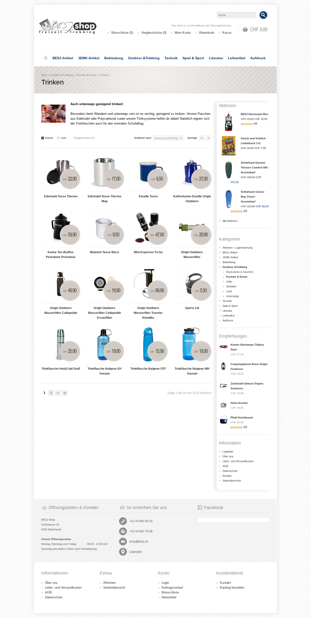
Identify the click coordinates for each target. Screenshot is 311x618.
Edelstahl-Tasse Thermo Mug (104, 199)
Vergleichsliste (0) (153, 32)
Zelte (229, 281)
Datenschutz (230, 470)
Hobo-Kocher (239, 402)
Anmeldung (197, 25)
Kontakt (227, 475)
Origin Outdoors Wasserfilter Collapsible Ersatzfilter (104, 312)
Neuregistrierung (221, 25)
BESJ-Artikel (62, 58)
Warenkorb (206, 32)
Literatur (216, 58)
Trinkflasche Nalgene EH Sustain (104, 371)
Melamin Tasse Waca (104, 252)
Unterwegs (232, 296)
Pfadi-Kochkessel (242, 417)
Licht (229, 291)
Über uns (228, 456)
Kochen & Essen (86, 75)
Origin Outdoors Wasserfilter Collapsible (60, 310)
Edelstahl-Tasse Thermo (61, 196)
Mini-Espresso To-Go (148, 252)
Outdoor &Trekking (144, 58)
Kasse (226, 32)
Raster (49, 137)
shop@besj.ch (138, 541)
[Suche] (263, 15)
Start (44, 75)
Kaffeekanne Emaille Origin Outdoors (192, 199)
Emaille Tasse (148, 196)
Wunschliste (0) (122, 32)
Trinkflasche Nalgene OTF (148, 368)
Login (165, 583)
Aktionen (109, 583)
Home (45, 58)
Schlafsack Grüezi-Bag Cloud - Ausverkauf (253, 196)
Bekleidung (113, 58)
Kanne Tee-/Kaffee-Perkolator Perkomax (61, 255)
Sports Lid (192, 308)
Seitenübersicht (232, 480)
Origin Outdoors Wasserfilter (192, 255)
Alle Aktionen (230, 220)
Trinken (104, 75)
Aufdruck (258, 58)
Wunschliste (170, 592)
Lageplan (228, 451)
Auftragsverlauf (172, 587)
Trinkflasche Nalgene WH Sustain (192, 371)
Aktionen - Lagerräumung (237, 247)
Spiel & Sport (193, 58)
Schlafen (231, 286)
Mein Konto (183, 32)
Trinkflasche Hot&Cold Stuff (61, 368)
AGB (225, 466)
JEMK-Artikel (88, 58)
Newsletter (169, 597)
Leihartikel (236, 58)
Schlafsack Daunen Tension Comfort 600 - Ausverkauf (255, 167)
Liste (63, 137)
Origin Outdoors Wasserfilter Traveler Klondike (148, 312)
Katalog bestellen (232, 587)
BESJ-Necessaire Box (254, 114)
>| (64, 393)
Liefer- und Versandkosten (238, 461)
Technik (171, 58)
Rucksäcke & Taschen (239, 271)
